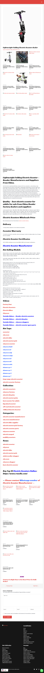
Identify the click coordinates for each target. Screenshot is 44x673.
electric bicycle (26, 636)
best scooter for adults (11, 401)
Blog (11, 49)
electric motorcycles (10, 398)
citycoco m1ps (8, 355)
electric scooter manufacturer (14, 417)
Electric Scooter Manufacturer (17, 245)
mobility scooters (9, 437)
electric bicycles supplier (28, 655)
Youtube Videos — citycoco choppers (16, 322)
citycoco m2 (7, 358)
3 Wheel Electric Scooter (12, 410)
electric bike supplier (10, 422)
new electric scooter (6, 653)
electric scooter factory (11, 382)
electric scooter (9, 444)
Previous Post (8, 585)
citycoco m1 (7, 350)
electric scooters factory (24, 220)
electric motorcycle (10, 341)
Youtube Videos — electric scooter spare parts (19, 325)
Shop (24, 629)
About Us (25, 631)
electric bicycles (9, 395)
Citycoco (6, 313)
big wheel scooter (9, 404)
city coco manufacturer (11, 420)
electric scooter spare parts (28, 658)
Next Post (36, 585)
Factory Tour (7, 304)
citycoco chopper (9, 462)
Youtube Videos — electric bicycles (15, 319)
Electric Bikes (8, 310)
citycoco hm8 (7, 347)
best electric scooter (10, 465)
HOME (22, 577)
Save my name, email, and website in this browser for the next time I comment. (19, 613)
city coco (6, 335)
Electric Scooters (9, 307)
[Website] (35, 609)
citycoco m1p (7, 353)
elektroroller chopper (11, 456)
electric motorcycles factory (28, 657)
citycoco (6, 447)
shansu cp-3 (7, 370)
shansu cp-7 (7, 376)
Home (24, 628)
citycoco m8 (7, 361)
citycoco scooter (9, 344)
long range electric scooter (13, 379)
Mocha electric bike (6, 655)
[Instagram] (38, 669)
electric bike (7, 338)
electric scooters (9, 389)
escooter (6, 332)
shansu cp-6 (7, 373)
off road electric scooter (12, 407)
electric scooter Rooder (28, 633)
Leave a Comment (6, 49)
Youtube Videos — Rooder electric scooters (18, 316)
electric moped (8, 434)
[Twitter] (36, 669)
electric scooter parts (11, 428)
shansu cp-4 (7, 367)
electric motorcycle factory (13, 425)
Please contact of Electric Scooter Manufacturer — (21, 481)
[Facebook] (34, 669)
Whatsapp (25, 649)
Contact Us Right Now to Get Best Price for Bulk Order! (19, 580)
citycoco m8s (7, 364)
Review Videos (5, 651)
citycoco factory (9, 392)
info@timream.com (27, 650)
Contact (25, 632)
